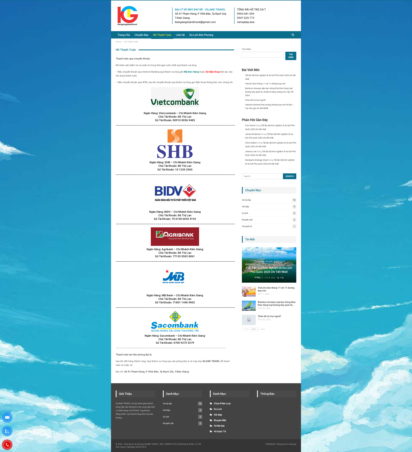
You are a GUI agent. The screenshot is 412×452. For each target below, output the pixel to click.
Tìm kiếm (246, 49)
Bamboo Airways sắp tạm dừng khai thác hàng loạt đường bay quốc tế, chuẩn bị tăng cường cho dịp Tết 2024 (269, 92)
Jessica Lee (250, 151)
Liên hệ (180, 34)
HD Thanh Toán (162, 34)
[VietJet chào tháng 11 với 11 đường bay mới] (249, 291)
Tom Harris (250, 125)
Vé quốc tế (247, 226)
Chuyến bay (141, 34)
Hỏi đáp (245, 206)
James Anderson (253, 134)
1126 (281, 278)
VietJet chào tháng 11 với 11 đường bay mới (265, 83)
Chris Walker (251, 143)
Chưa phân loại (222, 403)
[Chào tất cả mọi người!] (249, 320)
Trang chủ (124, 34)
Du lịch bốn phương (201, 34)
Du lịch (245, 213)
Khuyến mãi (247, 220)
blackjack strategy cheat (256, 160)
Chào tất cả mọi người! (255, 100)
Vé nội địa (246, 200)
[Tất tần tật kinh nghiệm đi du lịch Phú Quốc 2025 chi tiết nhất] (269, 265)
